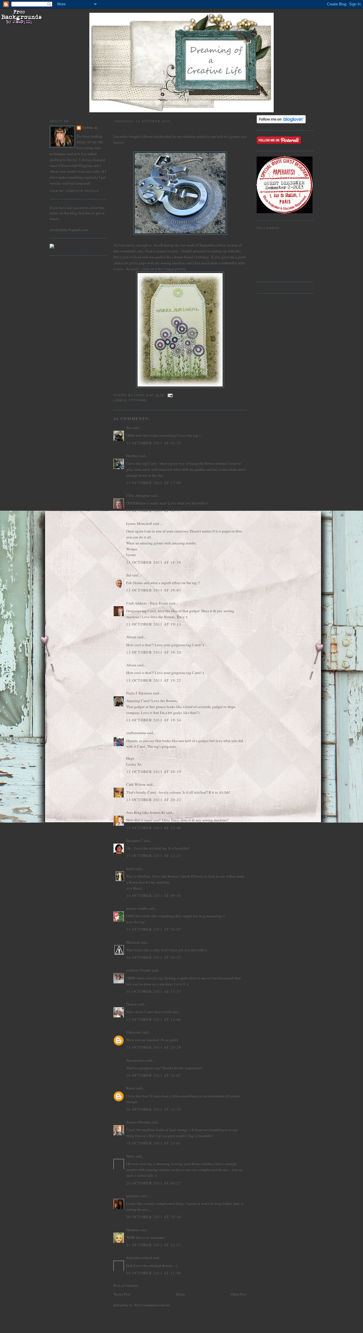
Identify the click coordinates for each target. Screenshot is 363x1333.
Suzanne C (134, 840)
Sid (128, 575)
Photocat (133, 942)
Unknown (133, 1032)
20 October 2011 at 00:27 (153, 1183)
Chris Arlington (138, 495)
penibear (133, 1195)
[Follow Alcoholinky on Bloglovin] (281, 121)
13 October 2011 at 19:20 (153, 652)
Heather (132, 455)
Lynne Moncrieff (139, 523)
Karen (130, 1088)
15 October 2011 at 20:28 (153, 1047)
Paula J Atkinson (139, 693)
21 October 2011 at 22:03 (153, 1244)
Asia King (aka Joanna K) (145, 812)
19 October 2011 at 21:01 (153, 1143)
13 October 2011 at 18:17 (153, 510)
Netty (130, 1156)
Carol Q (89, 127)
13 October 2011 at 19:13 (153, 624)
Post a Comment (125, 1285)
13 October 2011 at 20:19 (153, 771)
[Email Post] (170, 395)
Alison (131, 636)
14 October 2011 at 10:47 (153, 957)
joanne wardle (137, 908)
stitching (138, 400)
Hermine (132, 1229)
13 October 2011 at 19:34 (153, 720)
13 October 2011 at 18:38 (153, 562)
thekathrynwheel (139, 1257)
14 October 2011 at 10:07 (153, 929)
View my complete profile (74, 191)
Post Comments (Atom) (152, 1304)
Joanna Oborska (138, 1122)
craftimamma (136, 732)
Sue (129, 427)
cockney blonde (138, 970)
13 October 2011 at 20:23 (153, 799)
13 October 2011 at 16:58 (153, 442)
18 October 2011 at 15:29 (153, 1109)
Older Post (239, 1294)
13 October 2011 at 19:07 (153, 590)
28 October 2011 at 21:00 (153, 1272)
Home (180, 1294)
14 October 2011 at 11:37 (153, 991)
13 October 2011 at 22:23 (153, 855)
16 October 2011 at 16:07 (153, 1075)
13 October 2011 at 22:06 (153, 827)
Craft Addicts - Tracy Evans (147, 603)
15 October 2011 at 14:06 (153, 1019)
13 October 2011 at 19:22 (153, 680)
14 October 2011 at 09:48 (153, 895)
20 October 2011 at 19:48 (153, 1216)
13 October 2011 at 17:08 (153, 482)
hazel (130, 868)
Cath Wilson (135, 784)
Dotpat (131, 1004)
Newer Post (121, 1294)
